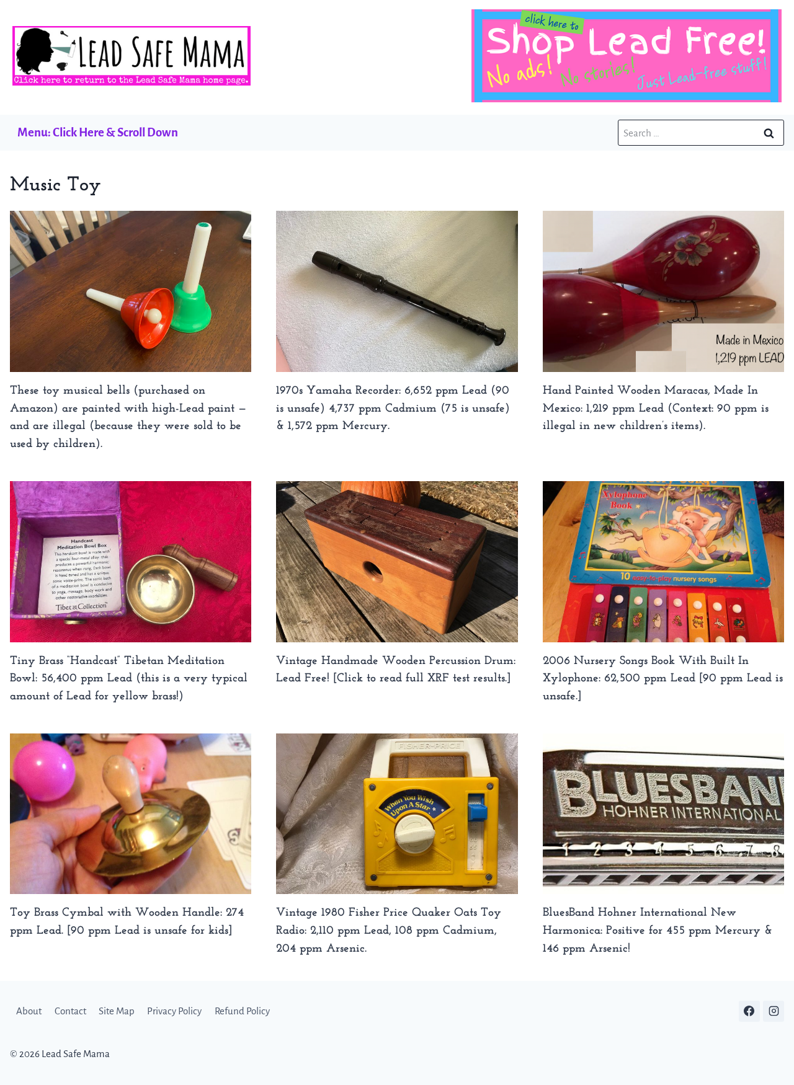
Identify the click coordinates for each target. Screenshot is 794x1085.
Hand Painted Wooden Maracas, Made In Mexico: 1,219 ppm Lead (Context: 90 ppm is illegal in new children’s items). (656, 409)
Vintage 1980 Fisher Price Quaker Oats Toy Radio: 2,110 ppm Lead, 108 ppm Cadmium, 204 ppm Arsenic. (388, 931)
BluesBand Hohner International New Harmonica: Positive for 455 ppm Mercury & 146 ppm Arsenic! (657, 931)
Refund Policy (242, 1011)
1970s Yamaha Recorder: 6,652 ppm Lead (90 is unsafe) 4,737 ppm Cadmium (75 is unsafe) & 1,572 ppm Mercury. (393, 409)
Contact (70, 1011)
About (29, 1011)
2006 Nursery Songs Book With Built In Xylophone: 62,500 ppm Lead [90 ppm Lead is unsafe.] (663, 679)
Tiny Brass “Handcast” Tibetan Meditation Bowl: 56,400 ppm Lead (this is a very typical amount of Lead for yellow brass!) (129, 679)
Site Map (117, 1011)
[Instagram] (773, 1011)
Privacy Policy (174, 1011)
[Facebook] (749, 1011)
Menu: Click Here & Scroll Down (97, 132)
